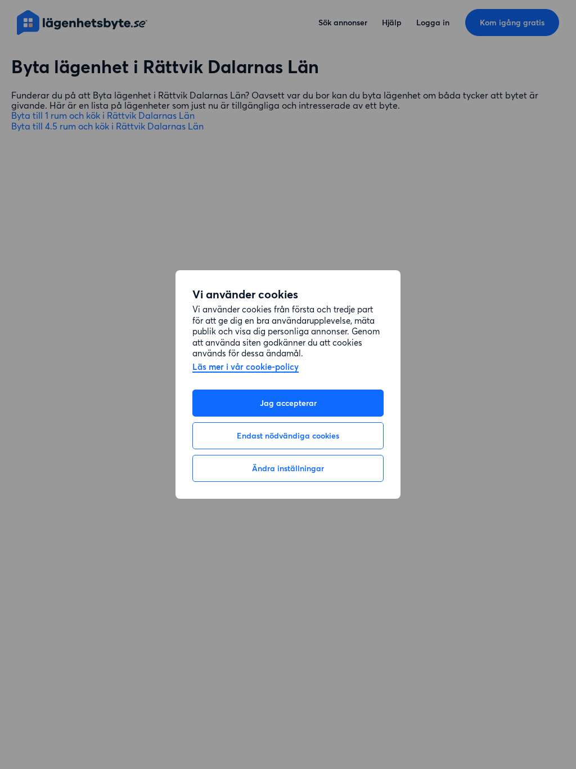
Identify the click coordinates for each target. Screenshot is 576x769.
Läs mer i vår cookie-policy (245, 367)
